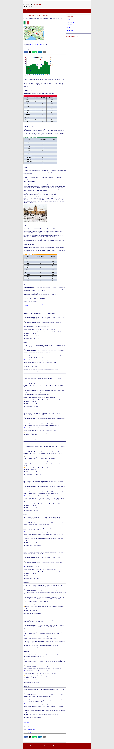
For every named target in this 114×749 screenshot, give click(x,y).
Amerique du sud (70, 22)
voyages (32, 4)
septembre (51, 304)
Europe (36, 44)
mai (38, 304)
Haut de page (26, 722)
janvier (25, 304)
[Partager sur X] (30, 52)
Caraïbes (68, 27)
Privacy (55, 746)
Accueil (31, 44)
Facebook (26, 52)
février (29, 304)
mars (33, 304)
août (47, 304)
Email (44, 52)
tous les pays (28, 732)
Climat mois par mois (28, 45)
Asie (68, 25)
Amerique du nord (71, 21)
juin (41, 304)
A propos (32, 746)
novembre (60, 304)
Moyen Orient (70, 30)
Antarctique (69, 24)
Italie (41, 44)
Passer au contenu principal (29, 0)
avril (35, 304)
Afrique (68, 19)
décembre (26, 305)
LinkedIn (40, 52)
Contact (40, 746)
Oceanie (68, 32)
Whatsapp (34, 52)
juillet (44, 304)
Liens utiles (47, 746)
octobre (55, 304)
